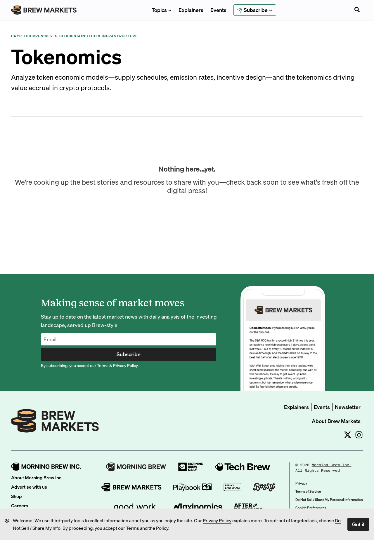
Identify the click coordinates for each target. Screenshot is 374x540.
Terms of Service (308, 491)
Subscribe (129, 354)
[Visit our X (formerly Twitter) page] (348, 435)
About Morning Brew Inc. (37, 477)
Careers (19, 505)
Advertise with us (29, 487)
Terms (132, 528)
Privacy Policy (217, 520)
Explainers (191, 9)
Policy (162, 528)
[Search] (357, 10)
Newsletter (348, 406)
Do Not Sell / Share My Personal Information (329, 499)
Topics (159, 9)
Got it (358, 524)
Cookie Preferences (310, 508)
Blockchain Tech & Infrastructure (98, 36)
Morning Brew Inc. (332, 465)
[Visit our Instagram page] (359, 435)
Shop (16, 496)
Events (218, 9)
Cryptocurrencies (31, 36)
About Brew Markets (336, 420)
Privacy (301, 483)
